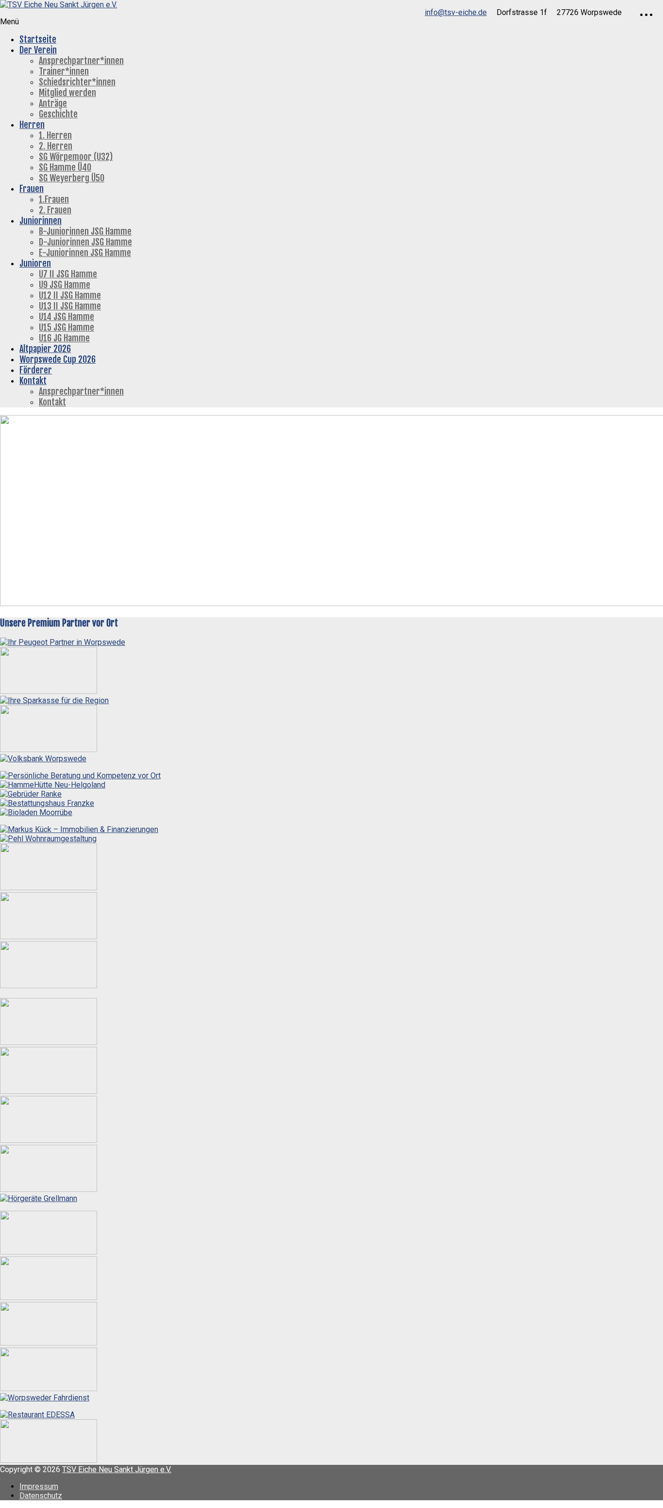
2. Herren (55, 146)
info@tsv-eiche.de (456, 12)
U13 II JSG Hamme (70, 306)
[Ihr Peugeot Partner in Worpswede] (62, 642)
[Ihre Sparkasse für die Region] (54, 700)
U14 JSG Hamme (66, 316)
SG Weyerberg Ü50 (71, 178)
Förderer (35, 370)
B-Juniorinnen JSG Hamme (85, 231)
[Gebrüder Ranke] (31, 794)
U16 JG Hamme (64, 338)
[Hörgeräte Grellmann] (38, 1198)
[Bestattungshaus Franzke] (47, 803)
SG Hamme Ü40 (65, 167)
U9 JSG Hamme (64, 284)
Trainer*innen (64, 71)
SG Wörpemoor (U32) (76, 156)
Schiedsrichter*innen (77, 82)
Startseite (37, 39)
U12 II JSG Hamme (70, 295)
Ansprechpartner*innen (81, 60)
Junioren (35, 263)
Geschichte (58, 114)
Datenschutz (40, 1495)
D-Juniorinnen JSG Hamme (85, 242)
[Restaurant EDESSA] (37, 1414)
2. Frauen (55, 210)
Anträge (53, 103)
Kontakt (33, 380)
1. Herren (55, 135)
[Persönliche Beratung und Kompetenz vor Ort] (80, 775)
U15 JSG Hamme (66, 327)
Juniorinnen (40, 220)
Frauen (31, 188)
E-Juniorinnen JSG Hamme (85, 252)
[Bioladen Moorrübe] (36, 812)
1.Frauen (54, 199)
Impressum (38, 1486)
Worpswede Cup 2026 (57, 359)
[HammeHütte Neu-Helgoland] (52, 784)
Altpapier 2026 (45, 348)
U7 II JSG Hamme (68, 274)
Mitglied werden (67, 92)
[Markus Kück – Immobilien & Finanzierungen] (79, 829)
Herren (32, 124)
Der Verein (38, 50)
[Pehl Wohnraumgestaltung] (48, 838)
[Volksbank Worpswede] (43, 758)
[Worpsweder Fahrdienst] (44, 1397)
